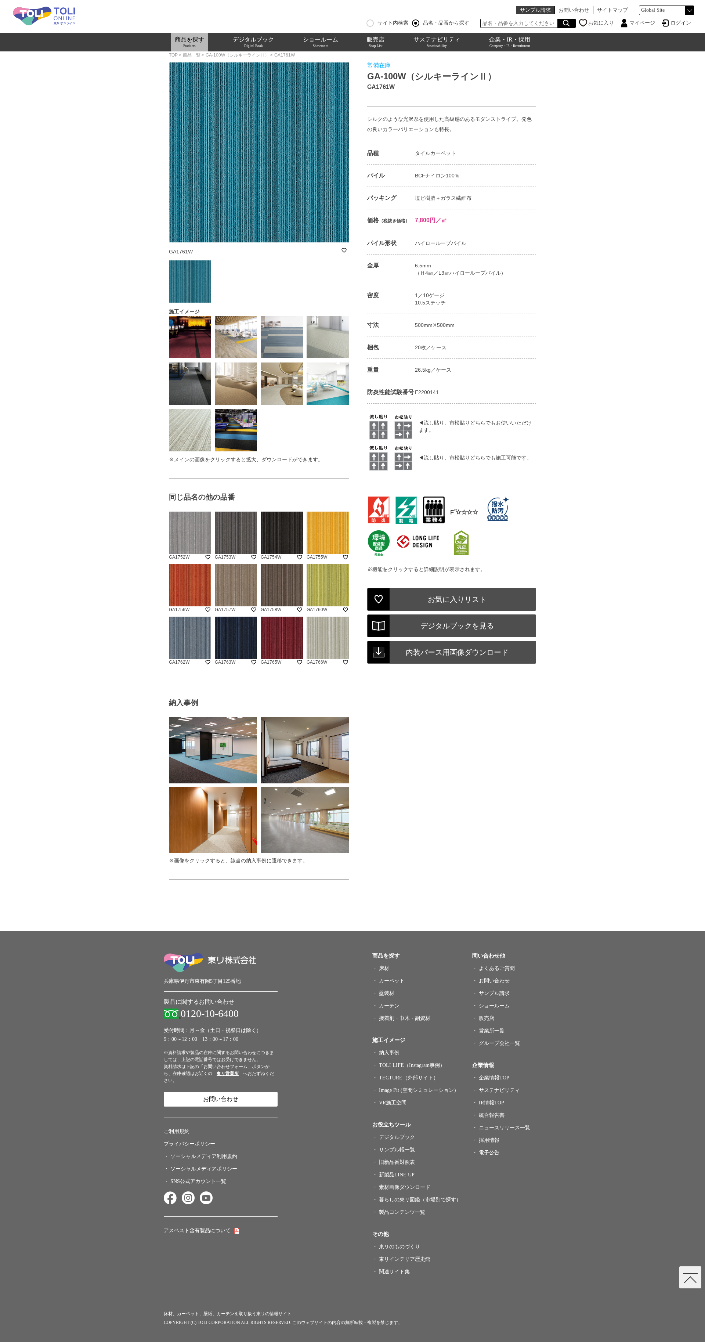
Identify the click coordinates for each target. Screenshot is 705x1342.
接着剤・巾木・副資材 (404, 1018)
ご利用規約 (176, 1131)
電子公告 (489, 1152)
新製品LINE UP (397, 1174)
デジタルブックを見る (457, 626)
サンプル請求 (535, 10)
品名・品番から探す (446, 23)
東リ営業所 (228, 1073)
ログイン (680, 23)
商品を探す (189, 42)
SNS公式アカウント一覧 (198, 1181)
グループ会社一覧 (499, 1043)
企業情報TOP (494, 1078)
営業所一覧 (492, 1030)
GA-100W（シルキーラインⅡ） (237, 55)
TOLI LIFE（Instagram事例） (412, 1065)
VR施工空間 (392, 1102)
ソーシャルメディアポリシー (203, 1169)
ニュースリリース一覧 (504, 1127)
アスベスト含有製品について (197, 1230)
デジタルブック (253, 42)
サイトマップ (612, 10)
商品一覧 (191, 55)
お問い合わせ (573, 10)
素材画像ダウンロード (404, 1187)
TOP (173, 55)
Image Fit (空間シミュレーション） (419, 1090)
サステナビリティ (436, 42)
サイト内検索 (392, 23)
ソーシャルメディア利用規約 (203, 1156)
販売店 (375, 42)
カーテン (389, 1006)
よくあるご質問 (497, 968)
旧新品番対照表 (397, 1162)
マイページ (642, 23)
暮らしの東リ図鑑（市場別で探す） (420, 1199)
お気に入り (601, 23)
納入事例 (389, 1053)
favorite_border (344, 250)
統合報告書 (492, 1115)
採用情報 (489, 1140)
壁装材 (386, 993)
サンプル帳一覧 (397, 1149)
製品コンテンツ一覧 (402, 1212)
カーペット (392, 981)
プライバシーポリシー (189, 1144)
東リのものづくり (399, 1246)
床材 (384, 968)
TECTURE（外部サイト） (408, 1078)
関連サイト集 (394, 1271)
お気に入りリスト (457, 599)
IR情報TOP (491, 1102)
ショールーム (320, 42)
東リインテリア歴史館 (404, 1259)
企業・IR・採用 (509, 42)
